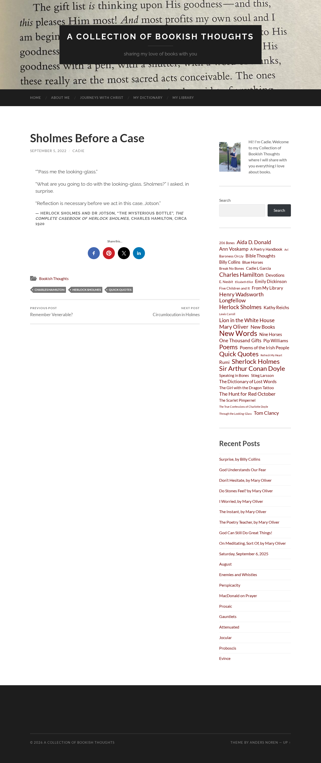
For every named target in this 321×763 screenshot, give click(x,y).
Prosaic (225, 606)
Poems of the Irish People (264, 347)
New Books (263, 327)
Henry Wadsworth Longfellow (241, 297)
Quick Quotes (120, 290)
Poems (228, 347)
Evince (224, 658)
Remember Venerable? (51, 311)
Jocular (225, 637)
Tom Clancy (266, 413)
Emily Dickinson (271, 281)
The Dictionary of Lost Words (248, 381)
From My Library (267, 288)
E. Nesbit (226, 282)
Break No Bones (231, 268)
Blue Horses (252, 262)
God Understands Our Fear (242, 469)
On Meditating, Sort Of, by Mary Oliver (252, 543)
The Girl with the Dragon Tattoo (246, 387)
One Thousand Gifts (240, 340)
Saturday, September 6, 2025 (243, 553)
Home (35, 98)
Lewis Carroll (227, 314)
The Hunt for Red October (247, 394)
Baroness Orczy (231, 256)
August (225, 564)
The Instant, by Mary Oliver (242, 511)
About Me (60, 98)
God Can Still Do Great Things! (245, 532)
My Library (183, 98)
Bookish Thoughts (54, 278)
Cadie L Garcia (258, 268)
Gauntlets (227, 616)
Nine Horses (270, 334)
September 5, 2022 (48, 151)
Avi (286, 249)
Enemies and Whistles (238, 574)
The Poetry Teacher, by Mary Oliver (249, 522)
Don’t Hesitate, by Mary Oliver (245, 480)
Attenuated (229, 627)
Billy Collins (229, 262)
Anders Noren (264, 742)
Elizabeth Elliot (244, 282)
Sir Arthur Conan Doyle (252, 368)
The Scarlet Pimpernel (237, 400)
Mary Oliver (234, 327)
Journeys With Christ (101, 98)
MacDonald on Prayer (238, 595)
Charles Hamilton (49, 290)
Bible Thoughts (260, 255)
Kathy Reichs (276, 307)
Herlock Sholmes (86, 290)
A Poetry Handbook (266, 249)
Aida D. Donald (254, 242)
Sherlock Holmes (256, 361)
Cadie (78, 151)
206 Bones (227, 243)
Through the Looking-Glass (235, 413)
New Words (238, 333)
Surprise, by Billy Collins (239, 459)
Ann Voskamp (233, 249)
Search (225, 200)
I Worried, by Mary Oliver (241, 501)
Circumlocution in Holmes (176, 311)
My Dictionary (148, 98)
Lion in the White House (247, 320)
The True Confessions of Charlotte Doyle (243, 406)
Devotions (275, 275)
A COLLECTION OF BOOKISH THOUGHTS (160, 36)
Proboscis (227, 648)
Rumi (224, 362)
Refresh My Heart (271, 355)
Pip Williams (275, 340)
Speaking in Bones (234, 375)
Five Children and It (234, 288)
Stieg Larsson (262, 375)
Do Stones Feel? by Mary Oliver (246, 490)
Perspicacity (229, 585)
